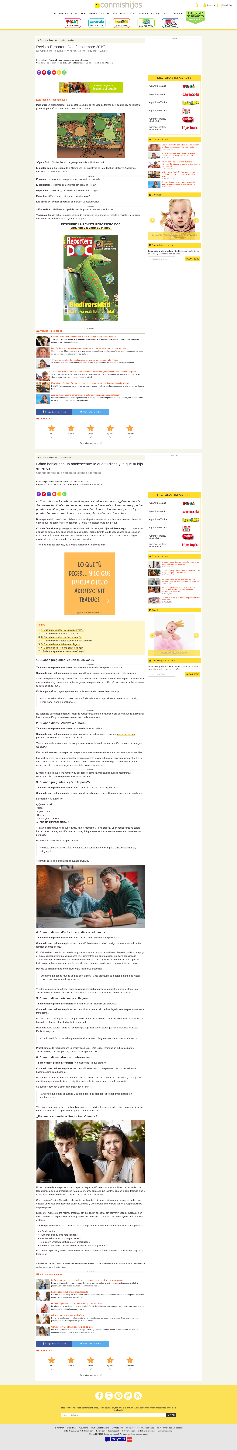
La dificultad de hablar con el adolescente (69, 1292)
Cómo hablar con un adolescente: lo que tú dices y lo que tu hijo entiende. (84, 336)
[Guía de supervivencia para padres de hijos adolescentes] (43, 1307)
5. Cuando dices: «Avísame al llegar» (60, 644)
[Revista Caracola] (190, 95)
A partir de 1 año (157, 85)
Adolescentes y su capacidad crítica (67, 1315)
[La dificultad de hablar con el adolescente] (43, 1296)
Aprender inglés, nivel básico (157, 120)
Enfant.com (100, 1431)
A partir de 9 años (158, 110)
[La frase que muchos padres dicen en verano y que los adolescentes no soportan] (43, 1284)
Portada (43, 40)
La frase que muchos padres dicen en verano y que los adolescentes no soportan (87, 1280)
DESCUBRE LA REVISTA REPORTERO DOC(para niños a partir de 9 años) (91, 226)
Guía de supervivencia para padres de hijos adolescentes (77, 1303)
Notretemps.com (128, 1431)
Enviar (171, 1415)
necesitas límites (126, 734)
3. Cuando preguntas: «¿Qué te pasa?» (61, 637)
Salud (167, 13)
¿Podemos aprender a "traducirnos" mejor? (63, 651)
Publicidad (83, 1428)
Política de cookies (145, 1428)
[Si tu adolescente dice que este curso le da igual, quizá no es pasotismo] (154, 564)
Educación (127, 13)
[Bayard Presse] (115, 1439)
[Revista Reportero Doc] (190, 111)
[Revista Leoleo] (190, 103)
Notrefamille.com (87, 1431)
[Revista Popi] (190, 87)
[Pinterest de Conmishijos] (43, 72)
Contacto (130, 1428)
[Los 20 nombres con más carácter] (174, 219)
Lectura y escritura (67, 40)
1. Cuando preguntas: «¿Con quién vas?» (62, 630)
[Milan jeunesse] (129, 1439)
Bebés (93, 13)
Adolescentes (65, 457)
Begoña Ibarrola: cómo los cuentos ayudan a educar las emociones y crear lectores (88, 348)
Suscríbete (192, 259)
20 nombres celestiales (174, 653)
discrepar (133, 1077)
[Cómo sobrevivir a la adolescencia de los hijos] (43, 1331)
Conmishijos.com (165, 1431)
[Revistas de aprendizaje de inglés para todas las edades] (170, 23)
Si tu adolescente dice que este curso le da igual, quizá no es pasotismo (180, 563)
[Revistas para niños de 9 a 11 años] (146, 23)
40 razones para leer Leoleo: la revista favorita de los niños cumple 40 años (85, 360)
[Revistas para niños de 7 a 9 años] (121, 23)
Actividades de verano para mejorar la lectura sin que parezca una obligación (85, 395)
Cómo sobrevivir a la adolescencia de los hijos (72, 1327)
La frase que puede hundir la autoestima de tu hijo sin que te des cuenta (181, 571)
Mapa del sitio (117, 1428)
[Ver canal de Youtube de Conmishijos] (54, 72)
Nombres (80, 13)
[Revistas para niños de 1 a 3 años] (72, 23)
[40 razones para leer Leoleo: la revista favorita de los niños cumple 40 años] (43, 364)
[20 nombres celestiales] (174, 635)
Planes (179, 13)
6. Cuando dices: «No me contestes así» (62, 648)
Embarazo (65, 13)
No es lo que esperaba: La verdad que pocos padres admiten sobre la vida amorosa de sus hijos (178, 589)
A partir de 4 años (158, 94)
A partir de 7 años (158, 102)
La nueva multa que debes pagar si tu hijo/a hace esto (181, 598)
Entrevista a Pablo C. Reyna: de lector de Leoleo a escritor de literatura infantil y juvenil (90, 383)
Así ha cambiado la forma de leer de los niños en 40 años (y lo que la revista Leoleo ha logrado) (93, 371)
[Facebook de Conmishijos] (49, 72)
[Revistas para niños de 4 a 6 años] (97, 23)
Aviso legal (71, 1428)
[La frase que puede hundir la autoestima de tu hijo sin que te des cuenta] (154, 573)
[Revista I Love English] (190, 128)
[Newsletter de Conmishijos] (59, 72)
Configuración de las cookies (170, 1428)
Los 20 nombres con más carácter (174, 237)
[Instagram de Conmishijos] (38, 72)
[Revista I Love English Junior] (190, 120)
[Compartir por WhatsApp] (64, 72)
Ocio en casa (108, 13)
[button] (152, 220)
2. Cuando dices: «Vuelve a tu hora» (59, 633)
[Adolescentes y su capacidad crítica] (43, 1319)
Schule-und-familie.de (146, 1431)
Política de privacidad (100, 1428)
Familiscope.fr (113, 1431)
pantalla (136, 959)
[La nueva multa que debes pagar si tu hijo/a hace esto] (154, 600)
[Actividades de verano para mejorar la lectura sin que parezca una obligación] (43, 399)
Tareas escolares (149, 13)
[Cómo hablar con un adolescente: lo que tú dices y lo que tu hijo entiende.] (43, 341)
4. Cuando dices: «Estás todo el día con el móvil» (66, 640)
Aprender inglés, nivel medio (157, 128)
